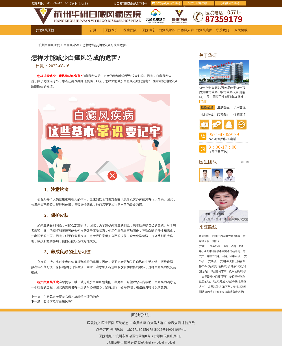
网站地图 (144, 342)
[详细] (203, 101)
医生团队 (130, 30)
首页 (93, 30)
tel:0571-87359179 (140, 329)
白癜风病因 (204, 30)
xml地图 (158, 342)
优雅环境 (239, 115)
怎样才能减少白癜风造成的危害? (105, 45)
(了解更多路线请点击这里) (228, 291)
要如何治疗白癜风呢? (57, 301)
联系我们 (222, 30)
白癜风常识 (167, 30)
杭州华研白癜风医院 (122, 342)
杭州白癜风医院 (49, 45)
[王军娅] (223, 187)
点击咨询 (102, 329)
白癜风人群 (185, 30)
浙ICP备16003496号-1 (170, 329)
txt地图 (170, 342)
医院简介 (111, 30)
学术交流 (239, 107)
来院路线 (241, 30)
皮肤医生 (223, 107)
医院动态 (148, 30)
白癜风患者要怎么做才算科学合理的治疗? (71, 297)
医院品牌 (207, 107)
